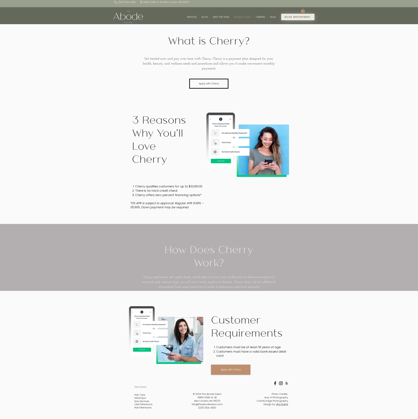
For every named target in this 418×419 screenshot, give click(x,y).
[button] (303, 10)
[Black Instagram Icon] (280, 383)
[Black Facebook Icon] (275, 383)
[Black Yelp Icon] (286, 383)
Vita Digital (282, 404)
